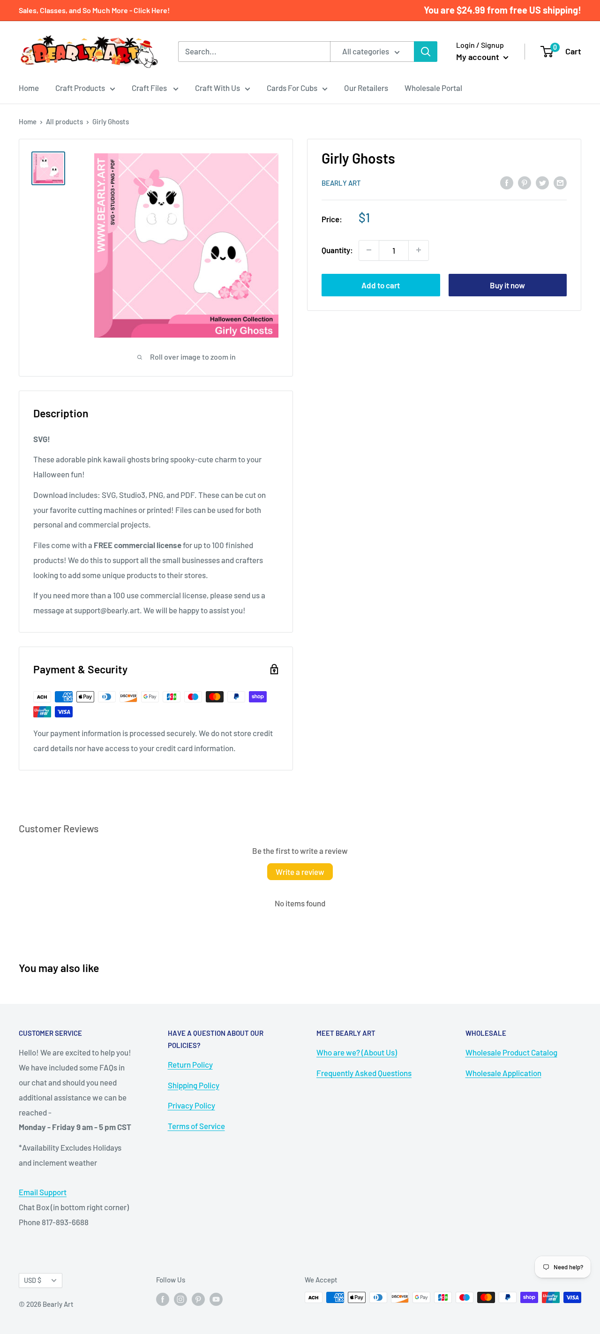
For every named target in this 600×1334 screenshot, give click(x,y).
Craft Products (80, 87)
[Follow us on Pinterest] (198, 1299)
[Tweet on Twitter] (542, 181)
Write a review (300, 871)
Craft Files (150, 87)
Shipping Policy (193, 1085)
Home (29, 87)
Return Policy (190, 1064)
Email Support (43, 1192)
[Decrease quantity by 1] (369, 250)
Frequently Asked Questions (364, 1073)
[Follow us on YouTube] (216, 1299)
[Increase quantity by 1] (418, 250)
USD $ (32, 1280)
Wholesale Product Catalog (511, 1052)
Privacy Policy (191, 1105)
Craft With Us (217, 87)
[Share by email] (560, 181)
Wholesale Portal (433, 87)
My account (478, 57)
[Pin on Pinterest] (524, 181)
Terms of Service (196, 1126)
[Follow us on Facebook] (162, 1299)
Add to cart (380, 284)
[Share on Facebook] (506, 181)
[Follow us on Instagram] (180, 1299)
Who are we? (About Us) (356, 1052)
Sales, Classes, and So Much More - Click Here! (94, 10)
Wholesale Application (503, 1073)
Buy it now (507, 284)
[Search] (425, 51)
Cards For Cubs (292, 87)
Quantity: (337, 250)
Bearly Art (341, 183)
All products (64, 121)
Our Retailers (366, 87)
